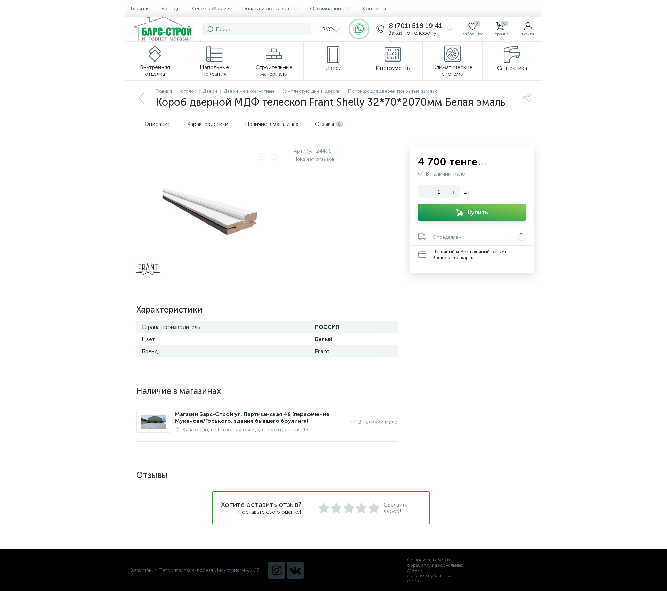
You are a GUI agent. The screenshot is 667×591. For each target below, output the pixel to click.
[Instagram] (276, 570)
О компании (325, 8)
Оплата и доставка (265, 8)
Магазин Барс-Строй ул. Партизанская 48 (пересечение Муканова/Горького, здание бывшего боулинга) (252, 417)
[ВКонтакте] (295, 570)
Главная (140, 8)
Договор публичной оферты (429, 578)
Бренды (170, 8)
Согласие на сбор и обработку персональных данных (435, 565)
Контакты (374, 8)
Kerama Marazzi (210, 8)
